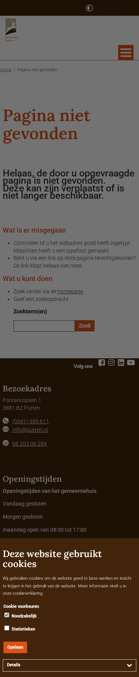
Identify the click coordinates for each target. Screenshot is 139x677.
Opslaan (15, 647)
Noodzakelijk (23, 616)
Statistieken (22, 629)
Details (13, 664)
